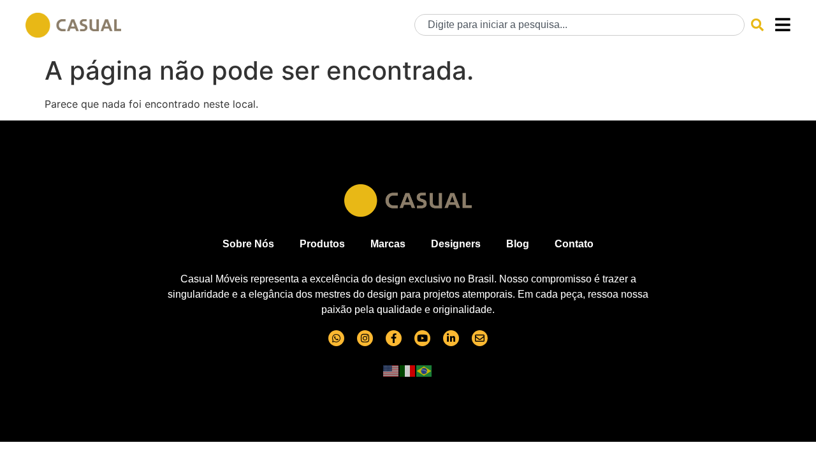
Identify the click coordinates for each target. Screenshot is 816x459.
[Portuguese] (424, 370)
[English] (391, 370)
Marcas (387, 243)
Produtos (322, 243)
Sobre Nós (248, 243)
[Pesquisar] (757, 25)
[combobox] (579, 25)
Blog (517, 243)
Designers (456, 243)
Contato (574, 243)
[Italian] (408, 370)
